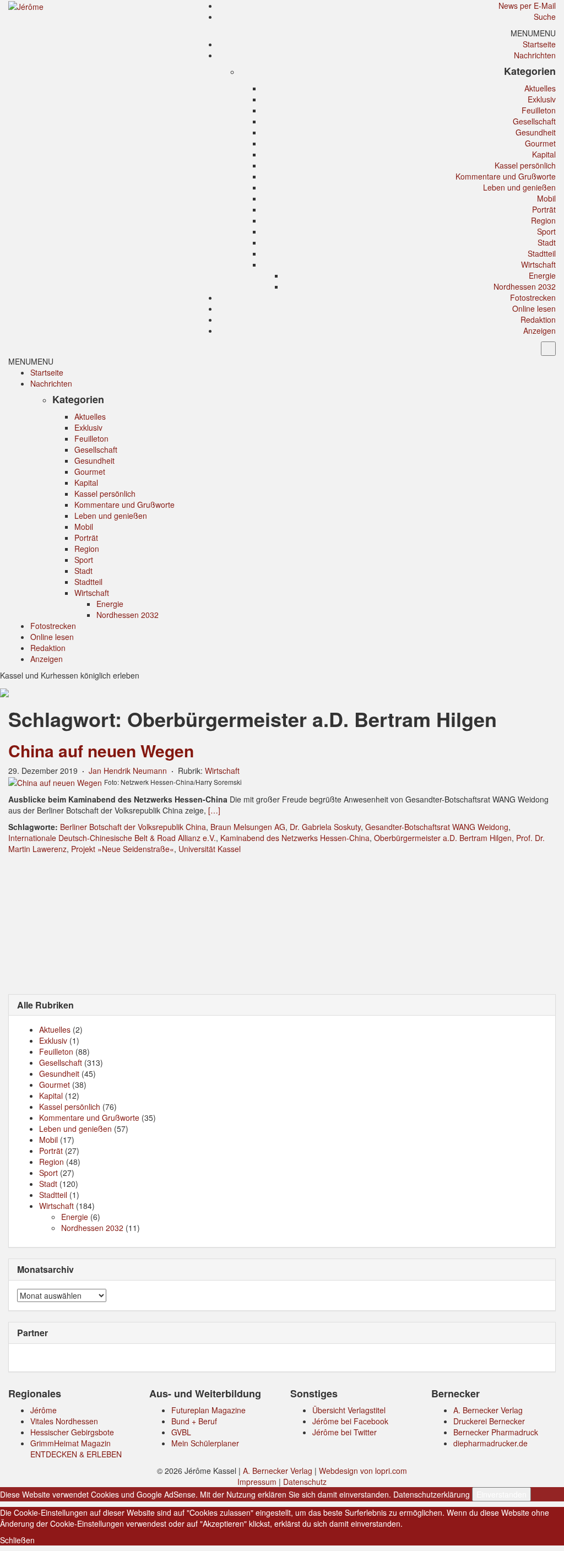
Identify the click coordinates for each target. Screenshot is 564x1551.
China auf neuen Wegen (101, 750)
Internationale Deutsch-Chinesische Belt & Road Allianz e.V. (112, 837)
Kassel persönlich (525, 165)
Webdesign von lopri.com (363, 1470)
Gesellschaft (534, 121)
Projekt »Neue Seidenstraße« (122, 848)
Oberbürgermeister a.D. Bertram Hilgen (443, 837)
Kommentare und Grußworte (505, 176)
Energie (542, 275)
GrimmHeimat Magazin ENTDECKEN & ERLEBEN (76, 1449)
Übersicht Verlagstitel (349, 1410)
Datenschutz (305, 1481)
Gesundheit (536, 132)
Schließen (17, 1539)
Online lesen (534, 308)
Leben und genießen (519, 187)
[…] (214, 810)
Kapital (544, 154)
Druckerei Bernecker (489, 1421)
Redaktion (538, 319)
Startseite (539, 44)
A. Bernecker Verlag (488, 1410)
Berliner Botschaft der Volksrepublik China (133, 826)
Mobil (546, 198)
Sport (546, 231)
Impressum (256, 1481)
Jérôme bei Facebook (350, 1421)
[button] (533, 33)
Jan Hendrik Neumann (128, 770)
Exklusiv (542, 99)
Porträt (544, 209)
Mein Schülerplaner (205, 1443)
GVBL (181, 1432)
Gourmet (540, 143)
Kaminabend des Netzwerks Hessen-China (295, 837)
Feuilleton (539, 110)
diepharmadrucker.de (490, 1443)
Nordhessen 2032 (525, 286)
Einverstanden (501, 1494)
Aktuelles (540, 88)
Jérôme (43, 1410)
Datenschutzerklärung (431, 1494)
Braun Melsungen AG (247, 826)
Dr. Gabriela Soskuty (325, 826)
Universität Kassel (209, 848)
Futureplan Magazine (208, 1410)
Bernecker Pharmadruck (495, 1432)
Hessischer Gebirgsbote (72, 1432)
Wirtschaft (538, 264)
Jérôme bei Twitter (344, 1432)
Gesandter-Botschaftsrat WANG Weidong (436, 826)
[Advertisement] (282, 923)
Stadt (547, 242)
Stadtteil (542, 253)
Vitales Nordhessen (64, 1421)
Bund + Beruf (194, 1421)
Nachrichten (535, 55)
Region (543, 220)
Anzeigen (539, 330)
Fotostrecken (533, 297)
